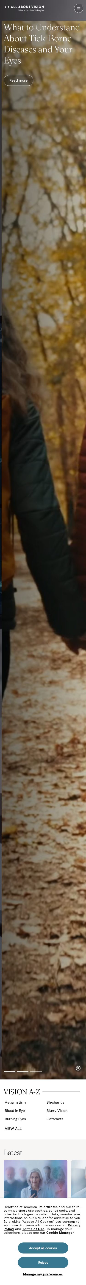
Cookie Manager (60, 1232)
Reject (43, 1262)
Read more (18, 77)
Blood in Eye (15, 1110)
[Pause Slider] (78, 1068)
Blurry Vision (57, 1110)
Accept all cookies (43, 1248)
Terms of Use (33, 1229)
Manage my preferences (43, 1274)
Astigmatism (15, 1102)
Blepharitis (55, 1102)
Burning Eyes (15, 1118)
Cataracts (55, 1118)
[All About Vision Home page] (24, 8)
